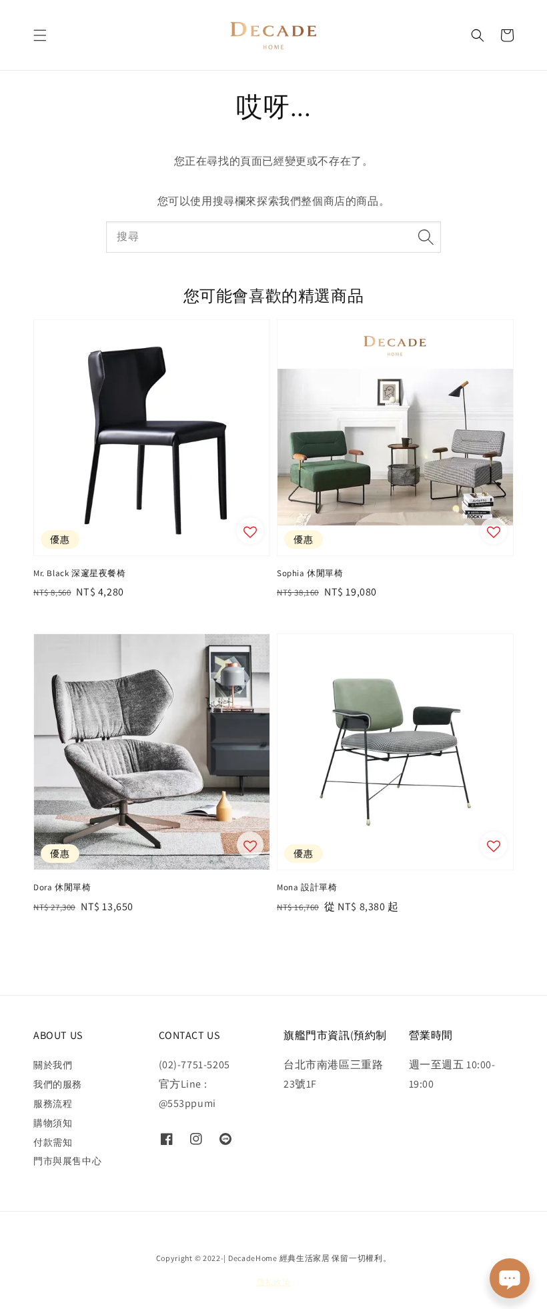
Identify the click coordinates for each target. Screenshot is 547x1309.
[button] (40, 35)
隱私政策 (274, 1282)
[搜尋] (425, 236)
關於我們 (52, 1065)
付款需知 (52, 1142)
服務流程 (52, 1104)
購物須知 (52, 1123)
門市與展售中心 (67, 1161)
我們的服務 (57, 1084)
